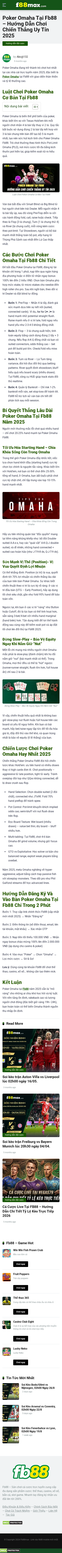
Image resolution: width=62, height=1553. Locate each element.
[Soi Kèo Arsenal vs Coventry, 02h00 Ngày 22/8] (10, 1420)
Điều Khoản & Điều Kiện (16, 1506)
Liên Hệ (52, 1510)
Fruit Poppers (21, 1274)
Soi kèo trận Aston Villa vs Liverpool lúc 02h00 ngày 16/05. (30, 1079)
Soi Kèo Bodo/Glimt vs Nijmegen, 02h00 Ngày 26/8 (38, 1386)
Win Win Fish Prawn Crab (28, 1250)
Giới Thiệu (39, 1510)
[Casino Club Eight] (6, 1328)
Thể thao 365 (21, 1297)
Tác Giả (10, 1514)
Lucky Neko (20, 1348)
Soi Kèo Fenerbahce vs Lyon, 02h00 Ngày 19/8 (38, 1430)
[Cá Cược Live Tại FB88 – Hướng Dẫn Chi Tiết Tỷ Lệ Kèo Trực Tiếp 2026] (31, 1180)
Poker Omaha (10, 76)
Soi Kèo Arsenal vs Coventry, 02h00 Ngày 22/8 (38, 1408)
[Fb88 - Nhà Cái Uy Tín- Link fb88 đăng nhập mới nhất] (31, 5)
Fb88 (26, 988)
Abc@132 (22, 56)
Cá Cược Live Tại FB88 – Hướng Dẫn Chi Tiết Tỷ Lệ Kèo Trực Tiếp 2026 (28, 1211)
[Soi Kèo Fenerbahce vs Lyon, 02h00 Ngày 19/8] (10, 1442)
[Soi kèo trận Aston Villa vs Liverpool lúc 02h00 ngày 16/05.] (31, 1050)
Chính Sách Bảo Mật (46, 1506)
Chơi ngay (20, 1264)
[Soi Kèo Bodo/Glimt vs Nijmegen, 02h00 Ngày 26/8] (10, 1399)
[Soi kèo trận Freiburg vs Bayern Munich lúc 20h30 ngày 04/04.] (31, 1115)
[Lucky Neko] (6, 1355)
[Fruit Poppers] (6, 1280)
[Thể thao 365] (6, 1304)
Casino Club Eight (23, 1321)
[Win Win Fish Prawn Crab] (6, 1256)
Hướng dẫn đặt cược (15, 43)
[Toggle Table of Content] (33, 107)
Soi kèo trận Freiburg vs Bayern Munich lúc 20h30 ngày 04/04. (27, 1144)
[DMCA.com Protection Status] (12, 1523)
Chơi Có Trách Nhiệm (17, 1510)
